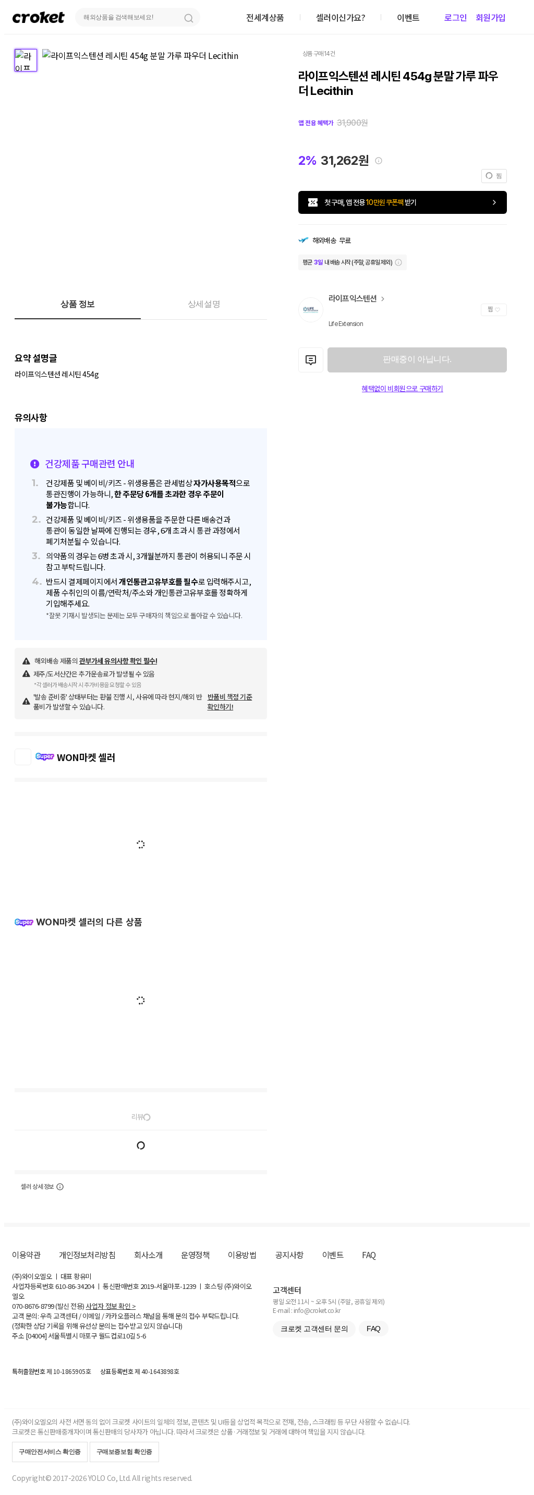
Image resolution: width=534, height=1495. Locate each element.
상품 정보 (77, 303)
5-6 (141, 1336)
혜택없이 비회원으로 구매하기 (402, 388)
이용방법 (242, 1254)
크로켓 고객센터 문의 (314, 1328)
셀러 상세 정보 (37, 1186)
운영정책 (195, 1254)
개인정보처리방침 (87, 1254)
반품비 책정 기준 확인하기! (230, 702)
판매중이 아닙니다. (417, 359)
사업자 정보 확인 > (111, 1306)
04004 (36, 1336)
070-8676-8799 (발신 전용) (48, 1306)
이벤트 (333, 1254)
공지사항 (289, 1254)
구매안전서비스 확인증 (50, 1451)
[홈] (39, 17)
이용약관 (26, 1254)
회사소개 (148, 1254)
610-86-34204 (74, 1286)
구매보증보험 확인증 (124, 1451)
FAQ (369, 1254)
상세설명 (204, 303)
